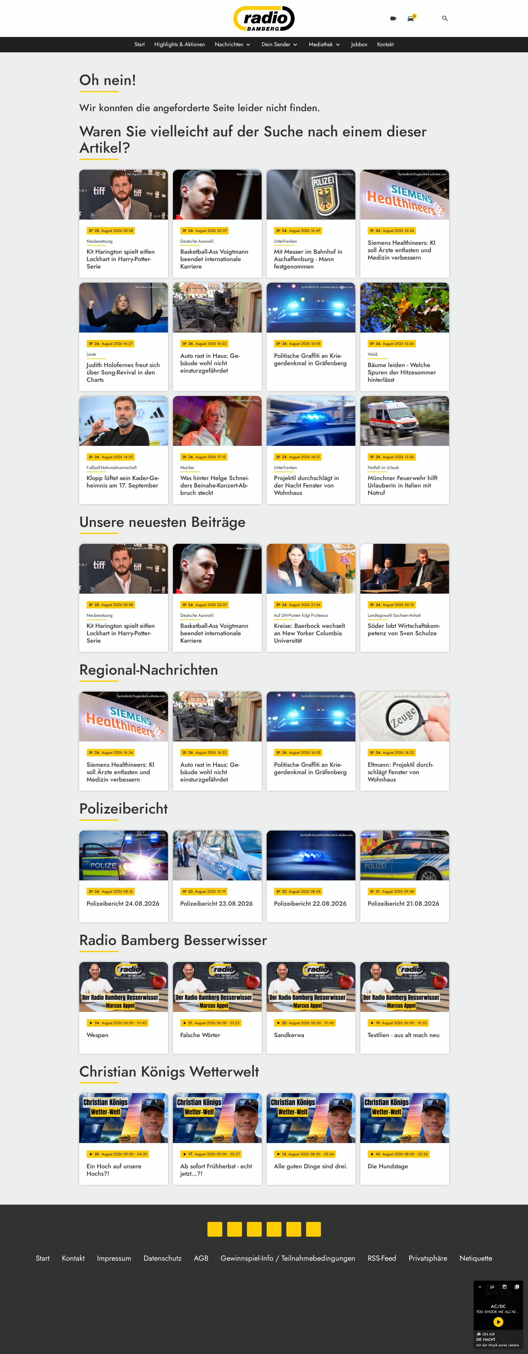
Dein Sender (276, 44)
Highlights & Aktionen (179, 44)
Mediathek (321, 44)
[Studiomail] (135, 18)
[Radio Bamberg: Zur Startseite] (264, 18)
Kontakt (385, 44)
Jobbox (359, 44)
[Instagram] (110, 18)
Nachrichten (229, 44)
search (445, 18)
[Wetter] (428, 18)
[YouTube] (122, 18)
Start (139, 44)
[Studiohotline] (147, 18)
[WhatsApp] (85, 18)
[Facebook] (98, 18)
